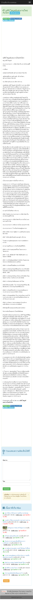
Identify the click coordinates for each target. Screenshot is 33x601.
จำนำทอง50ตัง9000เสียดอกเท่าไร (13, 573)
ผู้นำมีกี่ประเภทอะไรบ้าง (11, 568)
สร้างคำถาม (15, 13)
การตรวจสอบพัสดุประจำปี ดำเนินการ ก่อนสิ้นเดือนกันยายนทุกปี (16, 556)
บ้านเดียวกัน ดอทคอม (8, 2)
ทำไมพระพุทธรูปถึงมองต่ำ (11, 536)
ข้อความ (5, 460)
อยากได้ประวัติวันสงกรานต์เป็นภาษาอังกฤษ (16, 513)
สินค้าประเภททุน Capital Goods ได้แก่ (15, 562)
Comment (6, 489)
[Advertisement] (16, 39)
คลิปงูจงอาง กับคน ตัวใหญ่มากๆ (16, 528)
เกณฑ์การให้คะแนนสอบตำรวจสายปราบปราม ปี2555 (16, 521)
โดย (4, 481)
